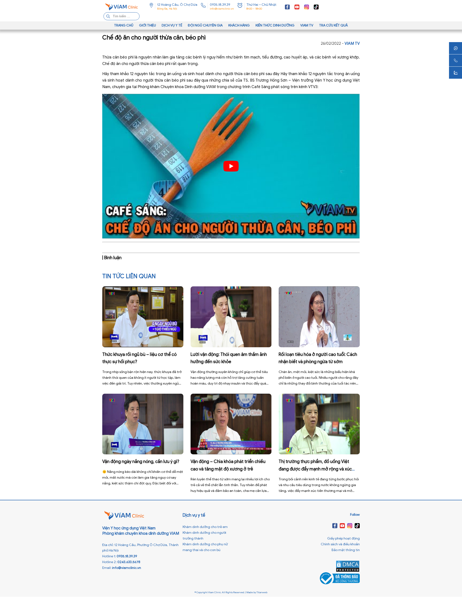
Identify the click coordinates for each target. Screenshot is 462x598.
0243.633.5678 (128, 562)
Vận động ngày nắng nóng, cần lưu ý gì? (140, 461)
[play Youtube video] (231, 166)
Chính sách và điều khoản (340, 544)
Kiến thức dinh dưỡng (275, 25)
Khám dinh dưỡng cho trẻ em (205, 527)
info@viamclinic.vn (222, 8)
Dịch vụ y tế (172, 25)
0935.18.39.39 (220, 5)
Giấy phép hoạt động (343, 538)
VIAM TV (306, 25)
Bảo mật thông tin (346, 550)
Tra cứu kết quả (333, 25)
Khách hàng (239, 25)
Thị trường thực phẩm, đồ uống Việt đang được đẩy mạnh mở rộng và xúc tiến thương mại (315, 469)
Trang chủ (123, 25)
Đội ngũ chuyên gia (205, 25)
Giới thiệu (147, 25)
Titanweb (262, 592)
